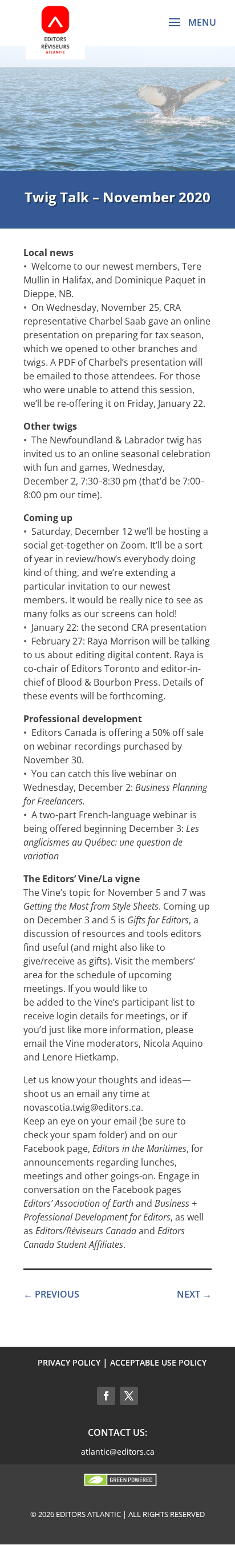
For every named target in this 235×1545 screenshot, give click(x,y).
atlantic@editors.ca (118, 1451)
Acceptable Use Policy (158, 1362)
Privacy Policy (69, 1362)
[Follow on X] (129, 1396)
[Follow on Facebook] (106, 1396)
